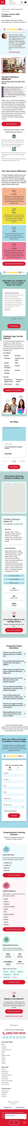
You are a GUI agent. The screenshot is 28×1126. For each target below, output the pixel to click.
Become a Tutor (5, 1084)
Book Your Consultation (7, 1080)
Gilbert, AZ (7, 868)
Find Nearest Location (14, 982)
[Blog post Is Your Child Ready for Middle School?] (14, 434)
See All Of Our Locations (14, 875)
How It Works (5, 1073)
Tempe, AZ (7, 870)
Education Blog (5, 1082)
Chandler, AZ (7, 865)
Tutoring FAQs (5, 1078)
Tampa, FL (12, 971)
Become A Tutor (8, 1107)
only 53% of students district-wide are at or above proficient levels (13, 92)
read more (7, 309)
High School (8, 384)
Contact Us (8, 1109)
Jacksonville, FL (7, 974)
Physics (17, 365)
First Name (6, 773)
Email (5, 785)
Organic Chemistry (9, 914)
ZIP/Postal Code (7, 798)
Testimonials (4, 1076)
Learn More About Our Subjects (14, 929)
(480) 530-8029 (15, 1033)
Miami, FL (6, 971)
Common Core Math (9, 906)
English (6, 363)
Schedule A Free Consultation (13, 390)
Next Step (14, 815)
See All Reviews (14, 326)
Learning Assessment (7, 1075)
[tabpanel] (14, 302)
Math (16, 363)
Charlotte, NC (7, 977)
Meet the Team (5, 1071)
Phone (5, 792)
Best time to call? (7, 804)
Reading (6, 370)
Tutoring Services (20, 1107)
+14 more (14, 977)
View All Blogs (14, 467)
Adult (17, 384)
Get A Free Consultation (14, 630)
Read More (8, 453)
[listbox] (14, 807)
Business (18, 355)
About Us (4, 1069)
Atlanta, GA (16, 974)
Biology (6, 355)
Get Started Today (11, 124)
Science (17, 370)
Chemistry (7, 358)
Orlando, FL (20, 971)
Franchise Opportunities (20, 1109)
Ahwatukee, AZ (8, 862)
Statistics (7, 373)
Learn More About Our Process (14, 1016)
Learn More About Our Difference (14, 263)
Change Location (20, 1029)
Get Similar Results (14, 52)
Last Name (6, 779)
